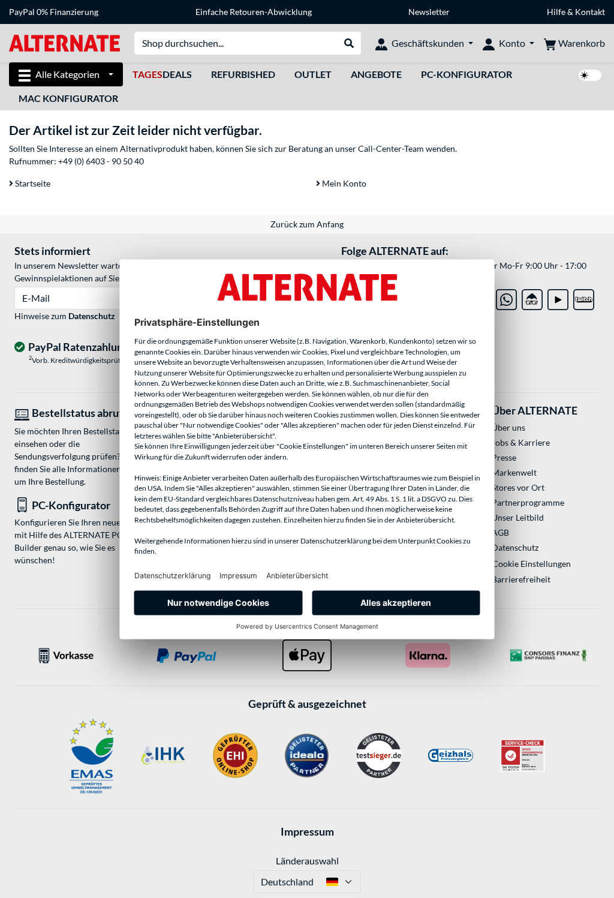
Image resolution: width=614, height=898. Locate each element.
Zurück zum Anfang (307, 224)
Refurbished (243, 74)
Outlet (313, 74)
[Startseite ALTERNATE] (64, 42)
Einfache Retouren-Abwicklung (253, 12)
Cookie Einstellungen (531, 563)
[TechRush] (532, 297)
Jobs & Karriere (521, 442)
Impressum (307, 831)
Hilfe (556, 12)
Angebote (376, 74)
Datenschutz (91, 316)
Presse (504, 457)
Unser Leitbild (518, 517)
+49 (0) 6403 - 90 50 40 (101, 161)
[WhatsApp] (506, 297)
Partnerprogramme (528, 502)
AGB (500, 532)
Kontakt (590, 12)
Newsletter (429, 12)
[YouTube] (557, 297)
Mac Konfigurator (68, 98)
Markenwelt (514, 472)
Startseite (31, 183)
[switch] (590, 75)
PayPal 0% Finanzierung (53, 12)
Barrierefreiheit (521, 579)
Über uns (508, 427)
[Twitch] (583, 297)
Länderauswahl (307, 860)
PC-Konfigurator (466, 74)
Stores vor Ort (518, 487)
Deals (162, 74)
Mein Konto (343, 183)
